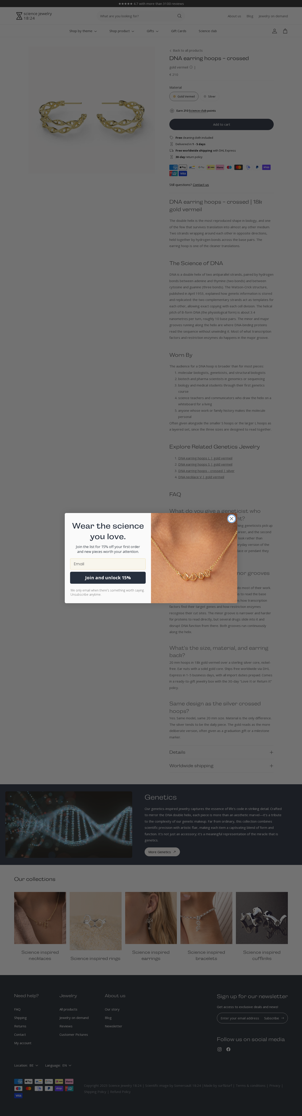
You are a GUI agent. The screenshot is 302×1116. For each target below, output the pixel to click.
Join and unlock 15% (108, 578)
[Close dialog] (231, 519)
